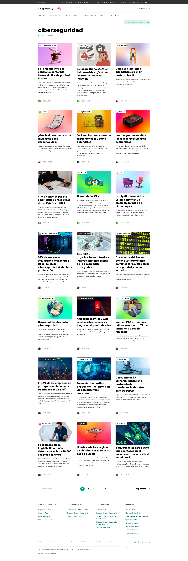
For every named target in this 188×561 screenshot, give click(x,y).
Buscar (148, 22)
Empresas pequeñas (74, 504)
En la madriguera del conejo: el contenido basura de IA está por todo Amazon (54, 73)
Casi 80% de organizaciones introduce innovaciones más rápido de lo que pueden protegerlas (93, 261)
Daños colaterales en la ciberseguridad (53, 323)
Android (44, 112)
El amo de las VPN (88, 196)
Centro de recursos (90, 15)
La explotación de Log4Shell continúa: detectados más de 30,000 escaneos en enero (54, 449)
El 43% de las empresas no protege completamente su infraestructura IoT (54, 386)
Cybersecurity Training (132, 526)
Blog (101, 15)
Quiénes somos (50, 549)
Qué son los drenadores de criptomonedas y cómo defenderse (94, 139)
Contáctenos (41, 549)
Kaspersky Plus (43, 513)
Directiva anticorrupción (91, 542)
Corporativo (129, 504)
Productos (41, 15)
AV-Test (83, 173)
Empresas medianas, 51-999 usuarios (115, 2)
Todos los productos (74, 516)
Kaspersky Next (101, 510)
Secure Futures (114, 15)
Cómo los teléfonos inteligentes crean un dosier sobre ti (129, 72)
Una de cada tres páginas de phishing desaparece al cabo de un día (93, 450)
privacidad (123, 45)
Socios (58, 549)
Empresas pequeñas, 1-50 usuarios (88, 2)
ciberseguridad (85, 359)
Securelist (40, 553)
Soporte (77, 15)
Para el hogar (68, 2)
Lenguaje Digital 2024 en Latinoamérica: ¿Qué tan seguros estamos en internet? (92, 73)
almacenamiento (125, 234)
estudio (83, 45)
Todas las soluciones (45, 520)
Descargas (67, 15)
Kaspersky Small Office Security (77, 510)
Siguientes (141, 488)
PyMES (43, 173)
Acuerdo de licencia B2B (45, 544)
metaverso (123, 424)
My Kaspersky (143, 8)
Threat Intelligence (131, 530)
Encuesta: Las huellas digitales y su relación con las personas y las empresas (93, 388)
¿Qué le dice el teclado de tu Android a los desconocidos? (54, 139)
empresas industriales (49, 234)
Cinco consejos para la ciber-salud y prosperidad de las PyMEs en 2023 (54, 200)
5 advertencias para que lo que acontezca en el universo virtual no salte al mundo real (132, 452)
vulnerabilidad (46, 424)
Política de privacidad (77, 542)
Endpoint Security (131, 520)
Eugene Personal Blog (50, 553)
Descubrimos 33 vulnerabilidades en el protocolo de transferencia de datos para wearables (130, 384)
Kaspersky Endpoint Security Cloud (78, 513)
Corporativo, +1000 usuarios (140, 2)
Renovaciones (55, 15)
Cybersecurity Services (132, 513)
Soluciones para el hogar (47, 504)
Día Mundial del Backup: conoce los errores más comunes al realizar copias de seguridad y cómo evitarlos (132, 264)
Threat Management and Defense (136, 516)
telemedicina (123, 359)
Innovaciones (85, 234)
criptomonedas (85, 112)
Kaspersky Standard (44, 510)
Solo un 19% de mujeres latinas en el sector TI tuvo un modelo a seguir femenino (132, 326)
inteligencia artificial (48, 45)
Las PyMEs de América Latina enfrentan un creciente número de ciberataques (130, 201)
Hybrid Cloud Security (132, 523)
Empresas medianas (103, 504)
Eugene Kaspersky (47, 298)
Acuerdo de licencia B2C (105, 542)
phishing (83, 424)
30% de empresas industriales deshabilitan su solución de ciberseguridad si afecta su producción (55, 264)
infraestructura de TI (48, 359)
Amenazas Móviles (86, 298)
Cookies (56, 544)
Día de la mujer (124, 298)
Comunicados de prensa (83, 549)
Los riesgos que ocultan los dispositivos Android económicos (131, 139)
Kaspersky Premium (44, 516)
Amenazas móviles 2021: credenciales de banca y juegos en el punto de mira (94, 322)
